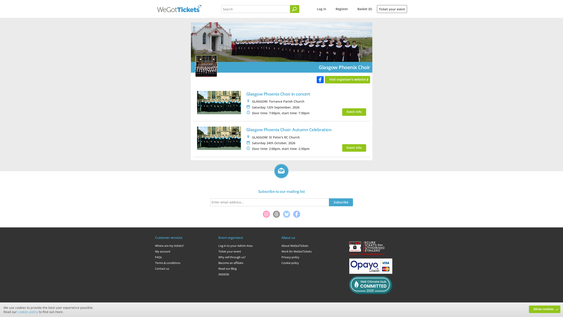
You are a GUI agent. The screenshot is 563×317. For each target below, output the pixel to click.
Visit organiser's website (347, 79)
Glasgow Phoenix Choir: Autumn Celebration (289, 130)
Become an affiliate (230, 263)
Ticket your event (392, 9)
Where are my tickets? (169, 246)
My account (162, 251)
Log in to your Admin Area (235, 246)
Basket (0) (364, 9)
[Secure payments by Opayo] (370, 273)
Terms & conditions (167, 263)
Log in (321, 9)
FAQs (158, 257)
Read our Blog (227, 269)
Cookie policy (290, 263)
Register (342, 9)
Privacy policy (290, 257)
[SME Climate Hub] (370, 293)
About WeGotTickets (295, 246)
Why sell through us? (232, 257)
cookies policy (28, 312)
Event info (354, 112)
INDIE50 (223, 274)
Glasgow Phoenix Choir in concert (278, 94)
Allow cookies (543, 309)
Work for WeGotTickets (297, 251)
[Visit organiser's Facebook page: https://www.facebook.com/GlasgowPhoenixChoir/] (320, 79)
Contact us (162, 269)
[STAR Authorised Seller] (366, 255)
